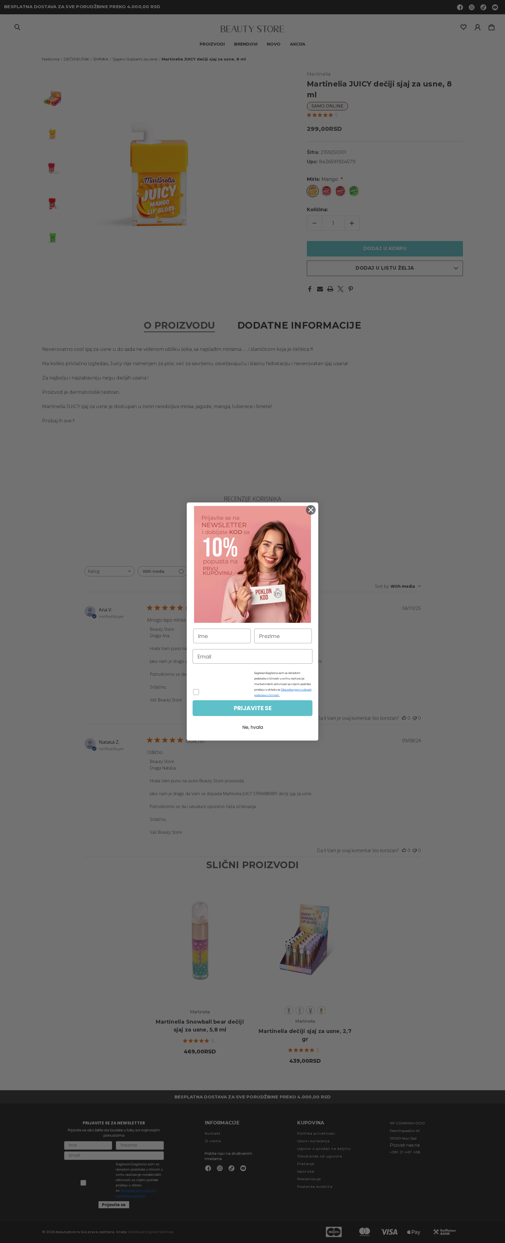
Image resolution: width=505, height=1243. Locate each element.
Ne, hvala (252, 727)
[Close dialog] (311, 510)
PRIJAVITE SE (252, 708)
